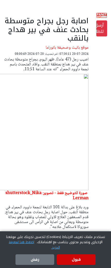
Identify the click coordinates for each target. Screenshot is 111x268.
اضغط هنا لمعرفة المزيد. (34, 245)
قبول (76, 259)
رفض (35, 259)
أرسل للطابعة (100, 28)
